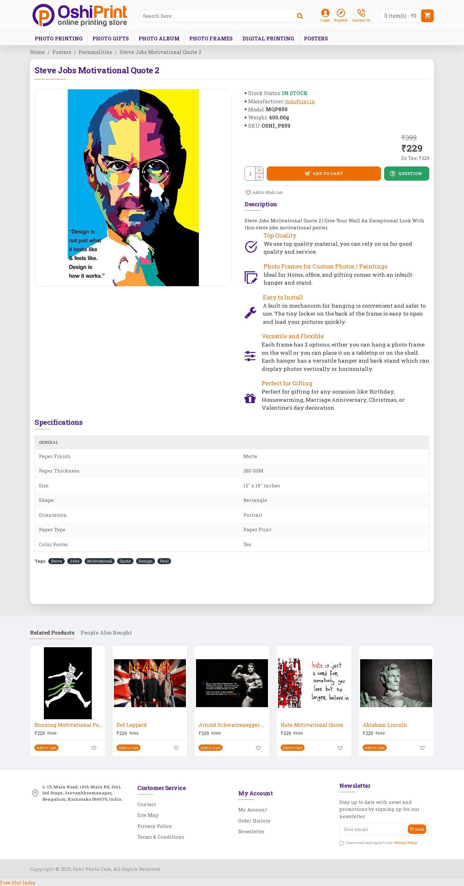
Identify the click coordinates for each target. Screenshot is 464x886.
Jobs (75, 561)
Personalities (95, 52)
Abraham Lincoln (385, 725)
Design (145, 561)
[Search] (300, 16)
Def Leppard (131, 725)
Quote (125, 561)
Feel (164, 561)
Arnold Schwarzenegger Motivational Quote (233, 725)
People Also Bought (106, 632)
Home (37, 52)
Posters (61, 52)
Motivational (99, 561)
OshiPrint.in (300, 101)
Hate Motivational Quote (312, 725)
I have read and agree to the (381, 842)
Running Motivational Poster (69, 725)
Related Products (52, 632)
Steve (56, 561)
